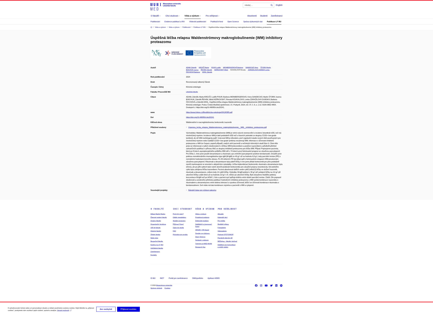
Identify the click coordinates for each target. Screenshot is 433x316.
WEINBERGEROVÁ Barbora (233, 67)
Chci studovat (182, 209)
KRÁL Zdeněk (207, 72)
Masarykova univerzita (164, 285)
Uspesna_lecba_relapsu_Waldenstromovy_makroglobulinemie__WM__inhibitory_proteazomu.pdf (227, 127)
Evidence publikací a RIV (175, 22)
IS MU (153, 278)
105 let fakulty (155, 228)
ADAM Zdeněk (191, 67)
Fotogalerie (222, 228)
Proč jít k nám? (178, 214)
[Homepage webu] (166, 6)
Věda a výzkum (204, 209)
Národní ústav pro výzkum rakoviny (202, 190)
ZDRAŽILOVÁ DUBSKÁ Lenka (258, 70)
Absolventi (252, 16)
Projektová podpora (202, 217)
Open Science (233, 22)
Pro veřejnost (227, 209)
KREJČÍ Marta (204, 67)
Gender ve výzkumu (202, 233)
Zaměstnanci (276, 16)
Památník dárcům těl (225, 238)
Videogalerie (222, 231)
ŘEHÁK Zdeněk (206, 70)
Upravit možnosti (63, 310)
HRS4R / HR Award (202, 230)
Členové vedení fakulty (159, 217)
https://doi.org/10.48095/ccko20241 (200, 117)
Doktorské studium (202, 221)
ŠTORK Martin (265, 67)
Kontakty (154, 255)
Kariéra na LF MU (157, 245)
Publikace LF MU (274, 22)
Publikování (155, 22)
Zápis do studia (178, 228)
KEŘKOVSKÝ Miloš (221, 70)
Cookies (167, 288)
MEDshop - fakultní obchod (227, 241)
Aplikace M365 (214, 278)
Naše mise (154, 238)
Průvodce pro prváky (180, 234)
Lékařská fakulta (192, 92)
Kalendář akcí (222, 217)
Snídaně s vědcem (202, 240)
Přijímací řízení (178, 224)
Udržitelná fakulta (157, 248)
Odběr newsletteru (179, 217)
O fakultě (157, 209)
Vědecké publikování (197, 22)
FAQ (174, 231)
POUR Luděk (216, 67)
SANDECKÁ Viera (251, 67)
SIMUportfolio (197, 278)
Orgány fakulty (156, 221)
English (279, 5)
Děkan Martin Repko (158, 214)
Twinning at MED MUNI (203, 244)
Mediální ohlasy (223, 224)
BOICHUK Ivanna (192, 70)
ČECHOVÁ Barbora (193, 72)
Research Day (200, 247)
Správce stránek (156, 288)
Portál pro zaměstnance (178, 278)
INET (162, 278)
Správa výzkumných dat (252, 22)
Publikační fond (217, 22)
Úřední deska (155, 234)
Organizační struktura (158, 224)
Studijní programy (179, 221)
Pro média (221, 221)
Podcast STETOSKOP (225, 234)
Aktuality (221, 214)
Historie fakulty (156, 231)
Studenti (263, 16)
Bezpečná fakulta (157, 241)
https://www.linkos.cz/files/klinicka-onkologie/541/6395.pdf (209, 112)
